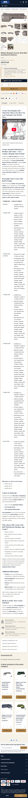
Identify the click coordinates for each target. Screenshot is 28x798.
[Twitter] (14, 740)
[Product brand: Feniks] (2, 57)
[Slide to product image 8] (24, 33)
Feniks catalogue (18, 613)
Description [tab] (4, 103)
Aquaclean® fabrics (18, 504)
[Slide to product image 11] (17, 40)
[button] (21, 2)
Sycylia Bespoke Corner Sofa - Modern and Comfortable (6, 685)
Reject (7, 795)
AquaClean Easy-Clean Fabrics (10, 646)
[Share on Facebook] (13, 98)
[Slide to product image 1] (4, 26)
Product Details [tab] (12, 103)
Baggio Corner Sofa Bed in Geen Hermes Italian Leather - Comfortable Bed (21, 685)
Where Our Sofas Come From (9, 649)
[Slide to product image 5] (4, 33)
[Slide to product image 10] (10, 40)
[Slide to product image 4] (24, 26)
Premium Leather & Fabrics (9, 643)
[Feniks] (7, 679)
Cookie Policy (22, 792)
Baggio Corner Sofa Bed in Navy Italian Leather (7, 716)
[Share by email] (16, 98)
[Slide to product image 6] (10, 33)
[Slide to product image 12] (24, 40)
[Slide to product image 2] (10, 26)
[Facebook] (11, 740)
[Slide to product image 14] (10, 47)
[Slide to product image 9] (4, 40)
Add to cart (14, 88)
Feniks (4, 185)
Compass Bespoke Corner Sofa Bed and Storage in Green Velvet (21, 717)
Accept (20, 795)
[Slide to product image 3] (17, 26)
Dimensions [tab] (21, 103)
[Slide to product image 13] (4, 47)
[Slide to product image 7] (17, 33)
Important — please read (9, 76)
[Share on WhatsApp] (6, 98)
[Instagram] (16, 740)
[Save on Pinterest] (9, 98)
